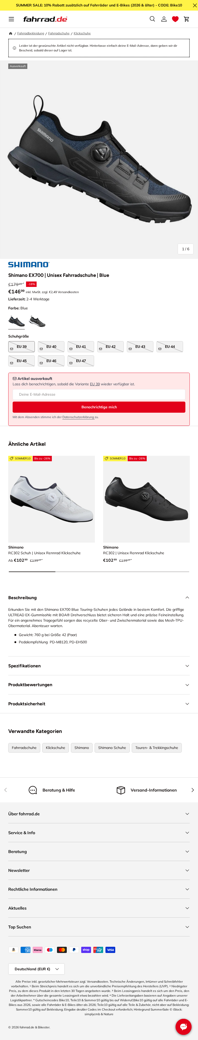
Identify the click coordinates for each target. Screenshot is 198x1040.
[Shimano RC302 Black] (146, 499)
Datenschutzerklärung (78, 417)
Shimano (82, 747)
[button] (175, 19)
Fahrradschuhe (59, 33)
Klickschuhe (82, 33)
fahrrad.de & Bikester (35, 1027)
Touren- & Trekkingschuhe (156, 747)
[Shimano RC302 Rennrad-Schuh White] (51, 499)
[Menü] (11, 19)
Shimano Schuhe (112, 747)
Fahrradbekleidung (30, 33)
